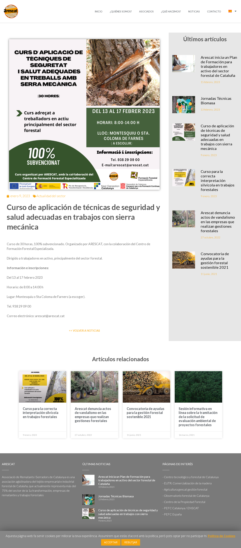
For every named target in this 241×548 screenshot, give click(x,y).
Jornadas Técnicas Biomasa (116, 496)
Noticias (194, 11)
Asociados (146, 11)
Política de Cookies (221, 536)
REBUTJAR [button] (130, 542)
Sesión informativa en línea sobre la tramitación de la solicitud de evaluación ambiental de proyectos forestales (198, 417)
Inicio (98, 11)
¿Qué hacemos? (171, 11)
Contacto (214, 11)
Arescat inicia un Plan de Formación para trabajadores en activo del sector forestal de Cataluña (219, 66)
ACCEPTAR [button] (110, 542)
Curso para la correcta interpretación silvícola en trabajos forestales (217, 180)
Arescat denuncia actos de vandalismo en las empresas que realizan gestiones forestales (218, 221)
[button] (84, 330)
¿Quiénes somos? (121, 11)
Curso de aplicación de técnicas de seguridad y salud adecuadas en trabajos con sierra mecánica (217, 137)
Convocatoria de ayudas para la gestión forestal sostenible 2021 (215, 260)
